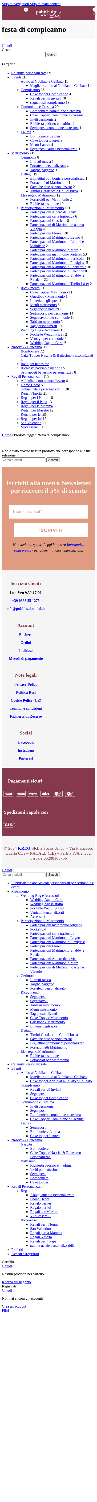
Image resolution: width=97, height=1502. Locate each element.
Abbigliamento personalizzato (43, 381)
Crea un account (14, 1306)
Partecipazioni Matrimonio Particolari (57, 258)
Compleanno (30, 90)
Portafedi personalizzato (48, 166)
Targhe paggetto (42, 170)
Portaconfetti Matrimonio (48, 183)
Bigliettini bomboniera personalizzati (57, 178)
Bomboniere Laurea (45, 136)
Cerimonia (28, 157)
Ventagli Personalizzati (47, 912)
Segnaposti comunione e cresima (54, 128)
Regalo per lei (31, 414)
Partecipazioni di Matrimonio (42, 208)
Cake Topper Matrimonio (49, 292)
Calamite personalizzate (28, 73)
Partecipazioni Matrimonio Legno (55, 237)
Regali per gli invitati (45, 98)
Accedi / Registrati (25, 1254)
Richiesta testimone (44, 204)
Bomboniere (30, 351)
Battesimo (28, 1161)
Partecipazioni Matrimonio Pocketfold (58, 267)
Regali (25, 1191)
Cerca (6, 50)
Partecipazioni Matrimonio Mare (54, 250)
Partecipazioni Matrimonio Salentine (57, 271)
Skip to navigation (16, 4)
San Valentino (31, 423)
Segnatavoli (39, 1001)
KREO (24, 848)
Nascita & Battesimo (26, 347)
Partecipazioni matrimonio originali (56, 254)
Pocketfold (38, 929)
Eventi (16, 77)
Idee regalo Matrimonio (38, 195)
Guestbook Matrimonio (47, 296)
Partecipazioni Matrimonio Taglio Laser (59, 284)
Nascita (26, 1144)
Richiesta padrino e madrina (51, 124)
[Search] (75, 13)
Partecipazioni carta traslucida (52, 216)
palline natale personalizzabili (42, 389)
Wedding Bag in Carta (46, 343)
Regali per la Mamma (37, 406)
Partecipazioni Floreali (46, 233)
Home (7, 435)
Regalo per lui (31, 419)
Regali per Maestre (35, 410)
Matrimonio (20, 153)
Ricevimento (30, 288)
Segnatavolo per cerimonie (50, 317)
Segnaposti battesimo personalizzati (47, 372)
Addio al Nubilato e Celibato (42, 81)
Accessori (37, 917)
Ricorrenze (29, 1220)
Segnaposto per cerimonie (49, 313)
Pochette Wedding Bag (47, 334)
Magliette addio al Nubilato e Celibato (58, 86)
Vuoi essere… (40, 1216)
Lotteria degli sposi (44, 301)
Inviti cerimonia (41, 119)
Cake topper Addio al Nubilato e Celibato (61, 1081)
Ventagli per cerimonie (47, 339)
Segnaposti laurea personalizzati (53, 149)
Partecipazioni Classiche (48, 221)
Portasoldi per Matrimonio (49, 199)
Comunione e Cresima (37, 107)
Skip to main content (45, 4)
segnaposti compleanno (47, 102)
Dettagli (26, 174)
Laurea (26, 132)
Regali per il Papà (34, 402)
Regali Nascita (31, 393)
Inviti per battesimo (35, 364)
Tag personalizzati (43, 326)
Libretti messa (40, 161)
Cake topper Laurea (45, 140)
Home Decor (30, 385)
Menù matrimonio (43, 305)
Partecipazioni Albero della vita (53, 212)
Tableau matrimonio (45, 322)
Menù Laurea (40, 145)
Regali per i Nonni (34, 398)
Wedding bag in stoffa (46, 904)
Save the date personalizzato (51, 187)
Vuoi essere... (31, 427)
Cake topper (39, 1182)
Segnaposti (38, 997)
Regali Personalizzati (26, 376)
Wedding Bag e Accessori (40, 330)
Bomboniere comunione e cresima (55, 111)
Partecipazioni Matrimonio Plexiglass (57, 263)
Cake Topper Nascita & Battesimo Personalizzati (57, 355)
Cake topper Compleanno (49, 94)
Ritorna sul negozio (16, 1282)
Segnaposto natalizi (44, 309)
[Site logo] (48, 21)
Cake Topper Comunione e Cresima (57, 115)
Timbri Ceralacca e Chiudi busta (54, 191)
